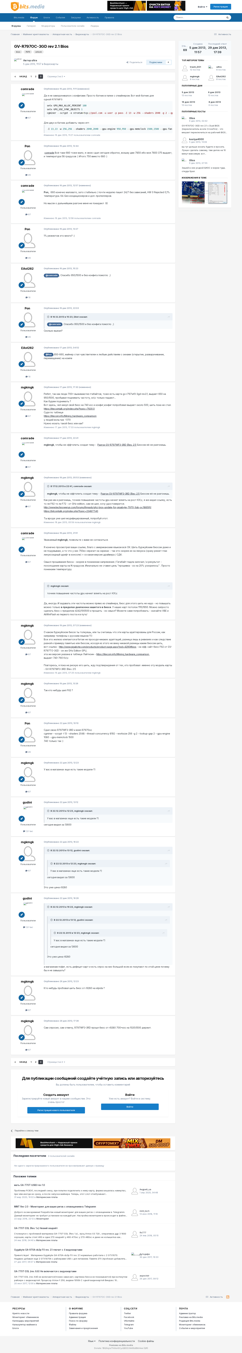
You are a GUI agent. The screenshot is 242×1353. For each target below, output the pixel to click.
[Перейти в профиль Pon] (28, 157)
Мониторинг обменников (26, 1317)
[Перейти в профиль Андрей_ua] (134, 1191)
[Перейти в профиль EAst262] (28, 280)
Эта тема (215, 17)
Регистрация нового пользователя (56, 1110)
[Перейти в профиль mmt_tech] (134, 1212)
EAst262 (27, 268)
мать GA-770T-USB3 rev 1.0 (29, 1185)
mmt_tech (144, 1211)
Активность (93, 17)
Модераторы (48, 26)
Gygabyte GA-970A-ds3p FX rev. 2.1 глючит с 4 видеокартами (48, 1249)
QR (145, 1348)
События (60, 17)
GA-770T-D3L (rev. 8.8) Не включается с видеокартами (45, 1271)
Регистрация (221, 6)
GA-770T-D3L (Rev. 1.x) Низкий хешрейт (36, 1228)
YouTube (128, 1328)
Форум (34, 17)
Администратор (187, 1313)
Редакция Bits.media (189, 1320)
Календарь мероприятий (26, 1320)
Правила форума (78, 1313)
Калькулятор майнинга (25, 1324)
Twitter (127, 1313)
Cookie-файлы (146, 1341)
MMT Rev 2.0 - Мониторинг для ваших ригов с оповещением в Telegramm (55, 1206)
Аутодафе (145, 1254)
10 (29, 297)
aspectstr (144, 1275)
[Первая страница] (15, 76)
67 (29, 117)
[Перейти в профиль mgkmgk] (28, 399)
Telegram (129, 1324)
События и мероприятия (192, 1328)
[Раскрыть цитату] (48, 316)
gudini (27, 802)
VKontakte (129, 1320)
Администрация (77, 1317)
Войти (202, 6)
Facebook (129, 1317)
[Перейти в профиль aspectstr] (134, 1277)
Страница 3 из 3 (55, 76)
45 (29, 175)
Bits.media (19, 17)
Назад (23, 76)
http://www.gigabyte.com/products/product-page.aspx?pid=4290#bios (97, 646)
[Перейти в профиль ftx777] (134, 1234)
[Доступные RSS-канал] (227, 1297)
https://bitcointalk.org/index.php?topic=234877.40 (71, 511)
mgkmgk (27, 387)
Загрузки (76, 17)
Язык (91, 1341)
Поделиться (135, 62)
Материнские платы (47, 1197)
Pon (27, 146)
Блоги (47, 17)
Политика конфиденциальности (117, 1341)
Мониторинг (42, 1218)
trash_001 (195, 67)
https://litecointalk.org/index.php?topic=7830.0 (69, 408)
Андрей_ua (145, 1189)
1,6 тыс (29, 831)
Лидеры (94, 26)
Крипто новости (21, 1313)
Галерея (31, 26)
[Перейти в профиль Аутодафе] (134, 1256)
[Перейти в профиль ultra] (17, 62)
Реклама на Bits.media (191, 1317)
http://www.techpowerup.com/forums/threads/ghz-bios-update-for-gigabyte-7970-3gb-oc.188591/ (97, 507)
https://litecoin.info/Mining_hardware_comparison (70, 416)
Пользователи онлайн (72, 26)
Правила (109, 17)
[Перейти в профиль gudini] (28, 814)
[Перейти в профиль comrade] (28, 100)
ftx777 (143, 1232)
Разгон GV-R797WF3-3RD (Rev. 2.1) (116, 444)
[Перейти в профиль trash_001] (185, 68)
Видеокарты (51, 64)
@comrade (51, 275)
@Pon (49, 354)
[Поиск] (227, 17)
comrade (27, 89)
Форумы (16, 26)
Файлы (72, 1324)
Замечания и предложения (83, 1328)
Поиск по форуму (78, 1320)
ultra (34, 60)
